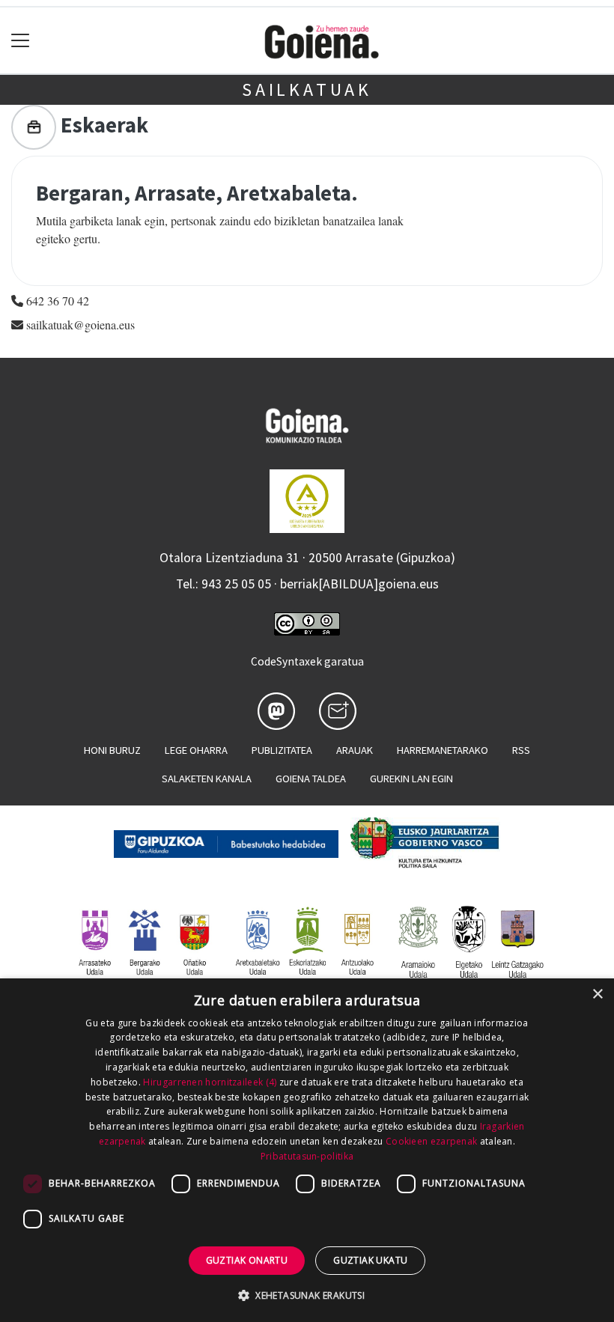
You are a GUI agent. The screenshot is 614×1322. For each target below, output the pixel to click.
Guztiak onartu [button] (247, 1260)
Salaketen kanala (207, 778)
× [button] (597, 994)
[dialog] (307, 1150)
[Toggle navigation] (20, 41)
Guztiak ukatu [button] (370, 1260)
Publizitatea (282, 750)
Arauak (354, 750)
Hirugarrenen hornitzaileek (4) (209, 1082)
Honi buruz (112, 750)
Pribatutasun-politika (307, 1156)
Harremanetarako (442, 750)
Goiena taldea (311, 778)
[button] (307, 1295)
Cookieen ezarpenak (431, 1141)
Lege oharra (196, 750)
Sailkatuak (307, 89)
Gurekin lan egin (411, 778)
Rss (521, 750)
